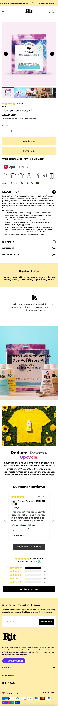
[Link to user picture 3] (31, 527)
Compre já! (29, 150)
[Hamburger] (3, 11)
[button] (9, 103)
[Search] (48, 11)
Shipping (16, 118)
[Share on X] (16, 183)
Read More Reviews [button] (29, 546)
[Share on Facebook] (11, 183)
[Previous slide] (6, 54)
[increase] (17, 131)
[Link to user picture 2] (23, 527)
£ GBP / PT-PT (10, 693)
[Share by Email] (37, 183)
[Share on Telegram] (27, 183)
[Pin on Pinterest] (21, 183)
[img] (17, 497)
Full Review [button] (17, 535)
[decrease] (5, 131)
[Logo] (29, 11)
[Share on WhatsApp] (32, 183)
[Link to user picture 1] (15, 527)
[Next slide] (52, 54)
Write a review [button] (29, 589)
